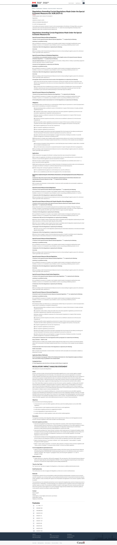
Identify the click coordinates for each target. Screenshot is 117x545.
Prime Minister (69, 534)
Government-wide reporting (54, 537)
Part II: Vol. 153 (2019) (52, 8)
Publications (45, 8)
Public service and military (36, 537)
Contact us (34, 534)
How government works (70, 535)
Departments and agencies (36, 535)
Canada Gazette (39, 8)
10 (68, 293)
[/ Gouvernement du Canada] (40, 3)
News (51, 534)
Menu (34, 5)
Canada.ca (33, 8)
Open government (70, 537)
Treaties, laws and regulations (54, 535)
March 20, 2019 (59, 8)
